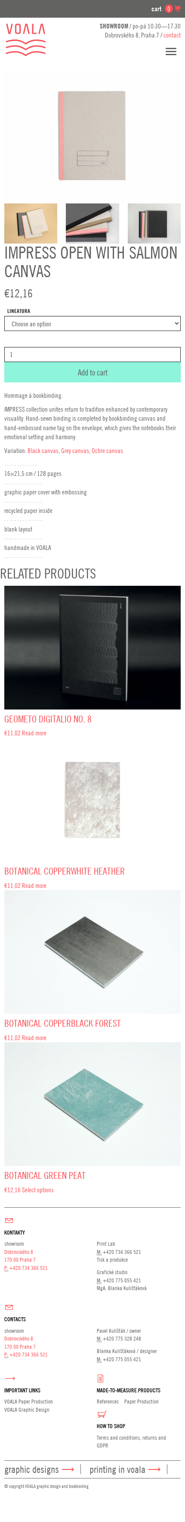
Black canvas (43, 450)
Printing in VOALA (117, 1469)
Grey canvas (75, 450)
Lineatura (18, 311)
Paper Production (141, 1401)
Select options (38, 1190)
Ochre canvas (107, 450)
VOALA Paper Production (28, 1401)
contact (172, 35)
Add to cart (93, 372)
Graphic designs (31, 1469)
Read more (34, 733)
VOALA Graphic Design (26, 1409)
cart (160, 9)
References (108, 1401)
